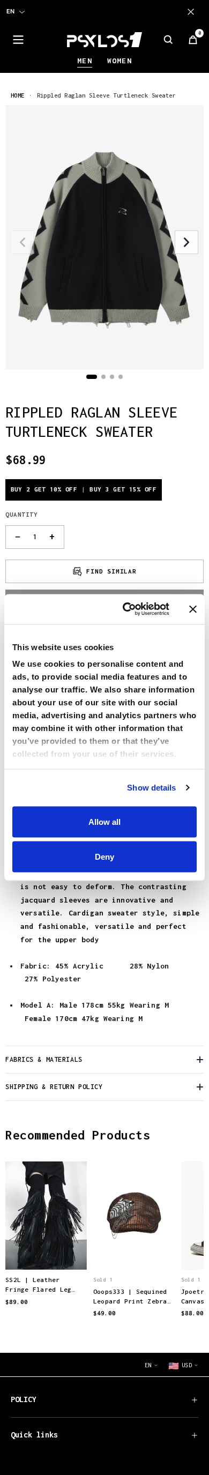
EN (10, 11)
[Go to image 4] (120, 377)
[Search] (168, 39)
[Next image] (186, 242)
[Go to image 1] (91, 377)
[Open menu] (18, 39)
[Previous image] (22, 242)
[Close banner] (193, 609)
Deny (104, 856)
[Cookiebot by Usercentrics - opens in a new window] (126, 609)
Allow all (104, 821)
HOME (18, 95)
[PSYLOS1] (104, 39)
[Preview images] (46, 1250)
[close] (193, 12)
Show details (151, 787)
